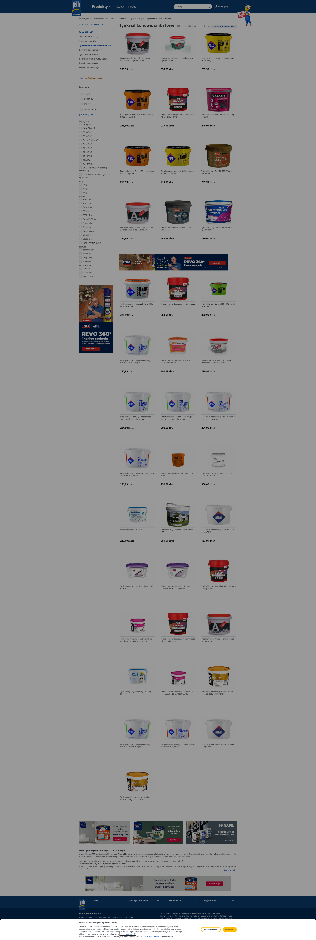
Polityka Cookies (152, 937)
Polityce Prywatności (127, 934)
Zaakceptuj (229, 929)
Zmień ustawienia (210, 929)
